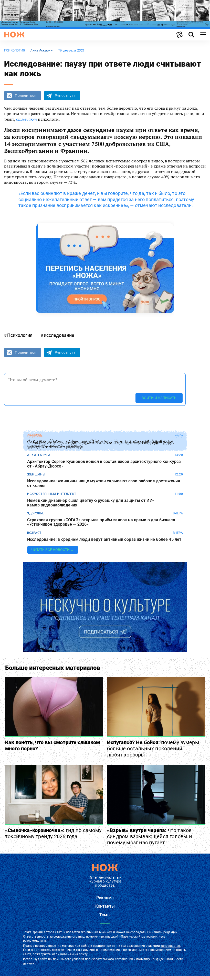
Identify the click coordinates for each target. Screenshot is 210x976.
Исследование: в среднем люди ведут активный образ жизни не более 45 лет (104, 539)
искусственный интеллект (51, 494)
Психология (14, 50)
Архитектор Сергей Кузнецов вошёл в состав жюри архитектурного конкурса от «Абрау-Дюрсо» (104, 463)
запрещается (170, 946)
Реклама (105, 897)
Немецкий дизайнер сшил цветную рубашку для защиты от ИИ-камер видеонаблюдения (90, 502)
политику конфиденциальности (159, 959)
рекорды (35, 435)
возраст (34, 533)
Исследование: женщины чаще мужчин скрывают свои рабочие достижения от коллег (103, 483)
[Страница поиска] (191, 34)
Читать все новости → (52, 550)
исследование (59, 335)
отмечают (26, 119)
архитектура (38, 455)
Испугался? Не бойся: (153, 748)
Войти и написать (159, 398)
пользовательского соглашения (109, 959)
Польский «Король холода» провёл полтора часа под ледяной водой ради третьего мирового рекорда (100, 444)
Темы (105, 914)
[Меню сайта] (203, 34)
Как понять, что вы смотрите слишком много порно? (52, 745)
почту (83, 954)
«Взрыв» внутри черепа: (149, 836)
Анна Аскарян (41, 50)
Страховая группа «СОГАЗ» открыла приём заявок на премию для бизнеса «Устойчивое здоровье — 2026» (101, 522)
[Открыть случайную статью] (179, 34)
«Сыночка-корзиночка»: (53, 833)
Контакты (105, 906)
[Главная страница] (14, 35)
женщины (36, 474)
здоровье (35, 513)
